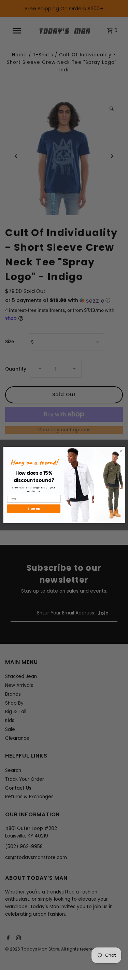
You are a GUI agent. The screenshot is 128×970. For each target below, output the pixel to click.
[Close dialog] (121, 451)
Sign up (33, 509)
